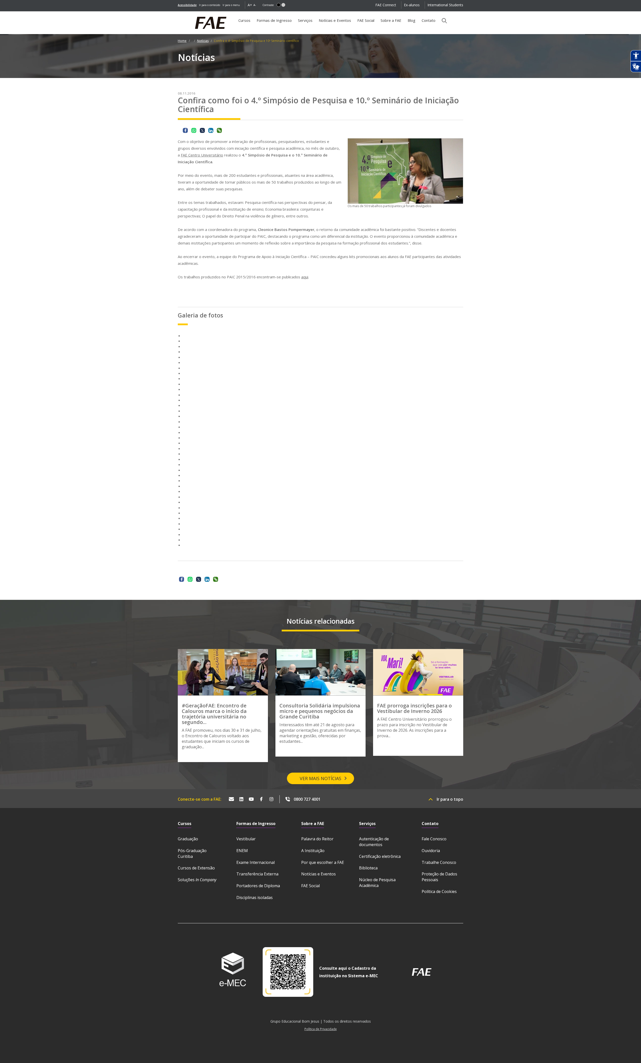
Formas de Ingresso (274, 20)
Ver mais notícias (320, 778)
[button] (278, 5)
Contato (428, 20)
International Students (445, 5)
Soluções (197, 879)
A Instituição (313, 850)
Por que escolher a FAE (322, 862)
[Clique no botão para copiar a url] (219, 130)
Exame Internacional (255, 862)
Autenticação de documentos (374, 841)
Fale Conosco (434, 839)
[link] (187, 5)
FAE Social (365, 20)
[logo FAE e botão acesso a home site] (178, 14)
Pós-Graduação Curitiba (192, 853)
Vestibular (246, 839)
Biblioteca (368, 868)
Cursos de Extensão (196, 868)
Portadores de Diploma (258, 885)
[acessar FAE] (421, 972)
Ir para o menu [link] (231, 5)
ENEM (242, 850)
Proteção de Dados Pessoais (439, 876)
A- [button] (254, 5)
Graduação (188, 839)
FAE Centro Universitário (202, 154)
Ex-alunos (412, 5)
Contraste (268, 5)
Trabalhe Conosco (439, 862)
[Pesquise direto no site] (442, 20)
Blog (411, 20)
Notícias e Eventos (335, 20)
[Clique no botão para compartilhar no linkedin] (210, 130)
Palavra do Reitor (317, 839)
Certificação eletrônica (380, 856)
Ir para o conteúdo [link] (209, 5)
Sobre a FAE (391, 20)
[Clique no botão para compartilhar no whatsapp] (193, 130)
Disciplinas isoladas (254, 897)
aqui (304, 276)
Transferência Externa (257, 874)
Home (182, 41)
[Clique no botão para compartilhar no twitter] (202, 130)
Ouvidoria (431, 850)
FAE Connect (385, 5)
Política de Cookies (439, 891)
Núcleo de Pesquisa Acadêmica (377, 882)
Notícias (203, 41)
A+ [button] (250, 5)
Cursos (244, 20)
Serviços (305, 20)
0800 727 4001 (307, 799)
